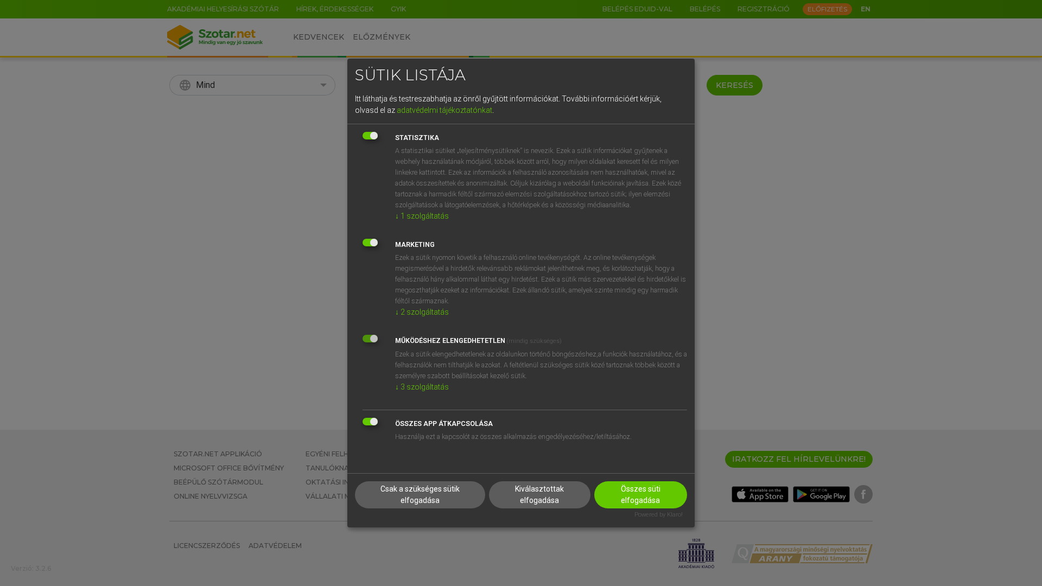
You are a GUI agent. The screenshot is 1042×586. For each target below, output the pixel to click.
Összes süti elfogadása (640, 495)
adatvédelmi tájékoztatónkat (444, 110)
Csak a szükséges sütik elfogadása (420, 495)
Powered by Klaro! (658, 514)
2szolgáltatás (422, 312)
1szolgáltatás (422, 216)
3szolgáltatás (422, 387)
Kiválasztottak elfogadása (539, 495)
